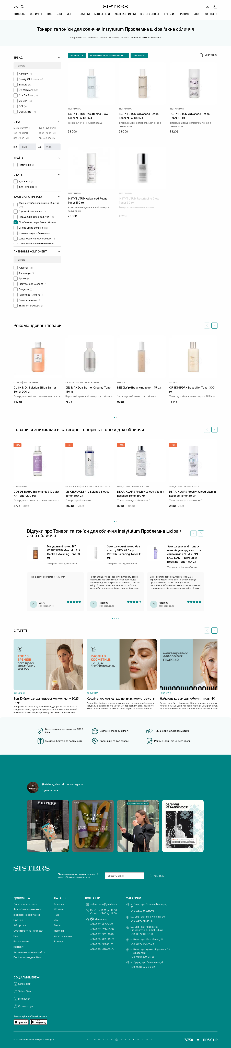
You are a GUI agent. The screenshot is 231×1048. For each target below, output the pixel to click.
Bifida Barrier (31, 382)
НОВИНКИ (84, 14)
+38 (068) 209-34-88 (143, 956)
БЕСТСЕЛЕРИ (102, 14)
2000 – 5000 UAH (47, 133)
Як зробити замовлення (27, 909)
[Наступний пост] (198, 826)
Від (15, 146)
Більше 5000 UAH (47, 138)
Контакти (19, 946)
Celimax (69, 382)
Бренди (58, 941)
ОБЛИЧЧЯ (36, 14)
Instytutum (75, 109)
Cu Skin (17, 382)
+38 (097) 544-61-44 (142, 944)
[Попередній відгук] (193, 533)
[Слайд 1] (112, 618)
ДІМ (59, 14)
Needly (121, 382)
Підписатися (50, 790)
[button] (77, 55)
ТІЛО (49, 14)
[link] (215, 6)
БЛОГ (196, 14)
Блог (16, 936)
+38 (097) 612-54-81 (101, 924)
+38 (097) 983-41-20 (102, 934)
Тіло (56, 914)
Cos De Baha (20, 487)
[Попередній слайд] (207, 326)
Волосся (59, 904)
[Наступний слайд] (214, 326)
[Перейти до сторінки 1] (114, 417)
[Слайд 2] (114, 618)
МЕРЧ (70, 14)
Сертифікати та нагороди (28, 930)
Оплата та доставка (25, 904)
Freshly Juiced (140, 487)
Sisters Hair (24, 983)
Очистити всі (139, 55)
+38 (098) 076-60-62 (143, 966)
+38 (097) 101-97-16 (142, 934)
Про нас (18, 920)
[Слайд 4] (118, 618)
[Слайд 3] (116, 618)
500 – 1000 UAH (21, 138)
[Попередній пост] (33, 826)
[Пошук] (22, 6)
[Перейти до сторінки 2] (116, 417)
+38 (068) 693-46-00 (102, 939)
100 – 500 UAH (21, 133)
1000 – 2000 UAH (47, 128)
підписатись (156, 875)
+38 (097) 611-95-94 (142, 921)
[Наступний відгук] (201, 533)
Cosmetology (25, 1006)
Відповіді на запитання (27, 914)
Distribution (24, 998)
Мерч (57, 925)
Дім (56, 920)
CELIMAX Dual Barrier (87, 382)
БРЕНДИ (169, 14)
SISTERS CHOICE (149, 14)
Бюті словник (21, 941)
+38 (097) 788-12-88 (102, 929)
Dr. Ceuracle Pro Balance (96, 487)
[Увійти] (207, 6)
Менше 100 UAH (21, 128)
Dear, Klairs (123, 487)
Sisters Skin (24, 991)
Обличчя (59, 909)
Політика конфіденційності (29, 957)
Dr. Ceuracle (72, 487)
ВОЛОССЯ (19, 14)
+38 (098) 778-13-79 (142, 911)
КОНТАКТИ (211, 14)
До (40, 146)
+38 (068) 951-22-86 (101, 944)
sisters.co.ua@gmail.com (103, 904)
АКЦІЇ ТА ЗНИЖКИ (125, 14)
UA (16, 6)
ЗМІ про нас (20, 925)
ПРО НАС (184, 14)
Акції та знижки (63, 936)
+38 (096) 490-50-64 (102, 949)
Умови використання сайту (29, 952)
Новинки (59, 930)
